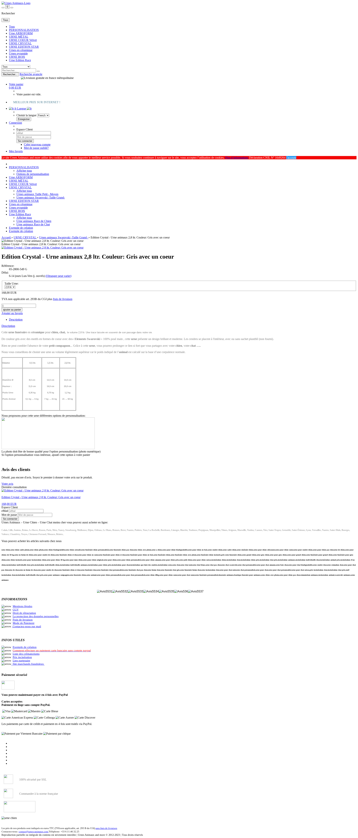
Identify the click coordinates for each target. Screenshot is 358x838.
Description (16, 319)
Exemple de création (21, 227)
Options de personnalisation (32, 174)
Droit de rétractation (24, 612)
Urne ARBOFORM (21, 33)
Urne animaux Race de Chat (33, 224)
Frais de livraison (23, 619)
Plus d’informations (236, 157)
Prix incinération (22, 657)
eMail (5, 510)
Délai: (5, 272)
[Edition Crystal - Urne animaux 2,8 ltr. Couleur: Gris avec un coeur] (42, 247)
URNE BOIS (17, 56)
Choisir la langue (26, 115)
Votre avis (7, 483)
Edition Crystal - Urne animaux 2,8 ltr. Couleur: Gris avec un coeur (41, 497)
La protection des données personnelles (36, 616)
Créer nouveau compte (37, 144)
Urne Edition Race (20, 60)
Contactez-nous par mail (27, 626)
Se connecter (10, 518)
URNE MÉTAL (18, 36)
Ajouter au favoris (12, 313)
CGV (16, 609)
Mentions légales (22, 606)
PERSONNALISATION (24, 30)
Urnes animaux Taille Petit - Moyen (37, 194)
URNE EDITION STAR (24, 46)
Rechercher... (10, 74)
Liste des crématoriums (26, 653)
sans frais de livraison (106, 828)
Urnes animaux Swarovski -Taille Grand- (40, 197)
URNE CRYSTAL (20, 43)
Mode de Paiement (23, 623)
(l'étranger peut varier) (58, 275)
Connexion (15, 122)
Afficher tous (24, 170)
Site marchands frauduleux (28, 663)
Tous (12, 26)
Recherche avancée (31, 74)
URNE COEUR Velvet (23, 40)
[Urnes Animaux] (15, 3)
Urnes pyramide (18, 53)
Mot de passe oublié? (36, 147)
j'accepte (291, 157)
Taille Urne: (11, 283)
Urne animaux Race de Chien (33, 221)
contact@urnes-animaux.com (34, 831)
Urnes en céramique (20, 50)
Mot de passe (9, 514)
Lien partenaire (21, 660)
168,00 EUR (9, 503)
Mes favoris (16, 151)
